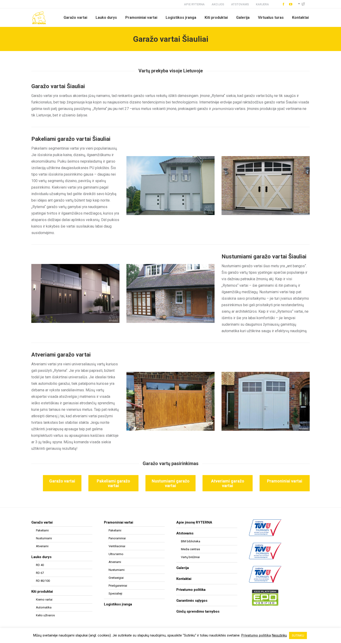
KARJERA (262, 4)
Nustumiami (44, 538)
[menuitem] (75, 18)
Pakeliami (42, 530)
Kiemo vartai (44, 599)
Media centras (190, 549)
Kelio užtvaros (45, 615)
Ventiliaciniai (117, 546)
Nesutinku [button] (279, 635)
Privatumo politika (191, 590)
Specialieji (115, 593)
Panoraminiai (117, 538)
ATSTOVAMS (240, 4)
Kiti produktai (42, 591)
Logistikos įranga (118, 604)
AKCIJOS (218, 4)
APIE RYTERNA (194, 4)
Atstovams (184, 533)
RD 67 (40, 573)
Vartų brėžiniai (190, 557)
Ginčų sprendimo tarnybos (197, 611)
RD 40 (40, 565)
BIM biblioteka (190, 541)
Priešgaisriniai (118, 585)
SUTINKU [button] (298, 635)
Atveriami (42, 546)
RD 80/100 (43, 580)
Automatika (43, 607)
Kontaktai (183, 579)
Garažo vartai (42, 522)
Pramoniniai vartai (118, 522)
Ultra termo (116, 554)
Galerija (182, 568)
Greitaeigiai (116, 577)
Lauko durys (41, 557)
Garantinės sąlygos (191, 600)
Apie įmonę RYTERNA (194, 522)
